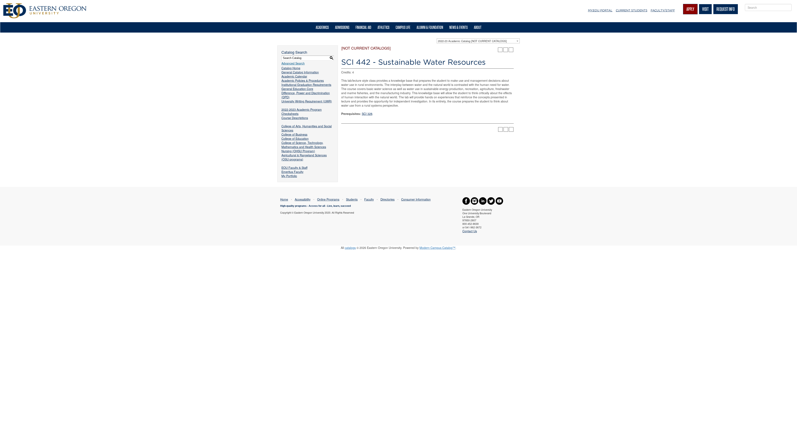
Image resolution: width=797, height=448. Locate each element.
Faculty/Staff (663, 10)
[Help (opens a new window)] (511, 49)
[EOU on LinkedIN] (483, 200)
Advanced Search (293, 63)
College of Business (294, 134)
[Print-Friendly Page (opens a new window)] (505, 49)
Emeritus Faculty (292, 172)
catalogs (350, 248)
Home (284, 199)
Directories (387, 199)
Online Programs (328, 199)
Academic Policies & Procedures (302, 80)
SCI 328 (367, 114)
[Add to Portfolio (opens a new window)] (500, 49)
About (478, 27)
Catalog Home (290, 68)
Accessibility (302, 199)
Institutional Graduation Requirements (306, 85)
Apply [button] (690, 9)
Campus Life (403, 27)
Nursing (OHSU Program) (298, 151)
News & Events (458, 27)
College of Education (295, 138)
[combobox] (478, 40)
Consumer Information (416, 199)
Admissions (342, 27)
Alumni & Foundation (430, 27)
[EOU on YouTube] (499, 200)
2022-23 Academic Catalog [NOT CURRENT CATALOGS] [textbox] (472, 41)
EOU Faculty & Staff (294, 168)
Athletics (383, 27)
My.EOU (600, 10)
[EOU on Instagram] (474, 200)
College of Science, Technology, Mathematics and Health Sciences (303, 145)
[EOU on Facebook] (466, 200)
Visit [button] (705, 9)
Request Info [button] (725, 9)
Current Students (631, 10)
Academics (322, 27)
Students (352, 199)
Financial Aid (363, 27)
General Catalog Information (300, 72)
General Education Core (297, 89)
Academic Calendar (294, 76)
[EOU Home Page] (44, 5)
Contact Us (469, 231)
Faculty (369, 199)
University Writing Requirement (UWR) (306, 101)
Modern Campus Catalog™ (437, 248)
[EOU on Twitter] (491, 200)
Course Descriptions (294, 118)
